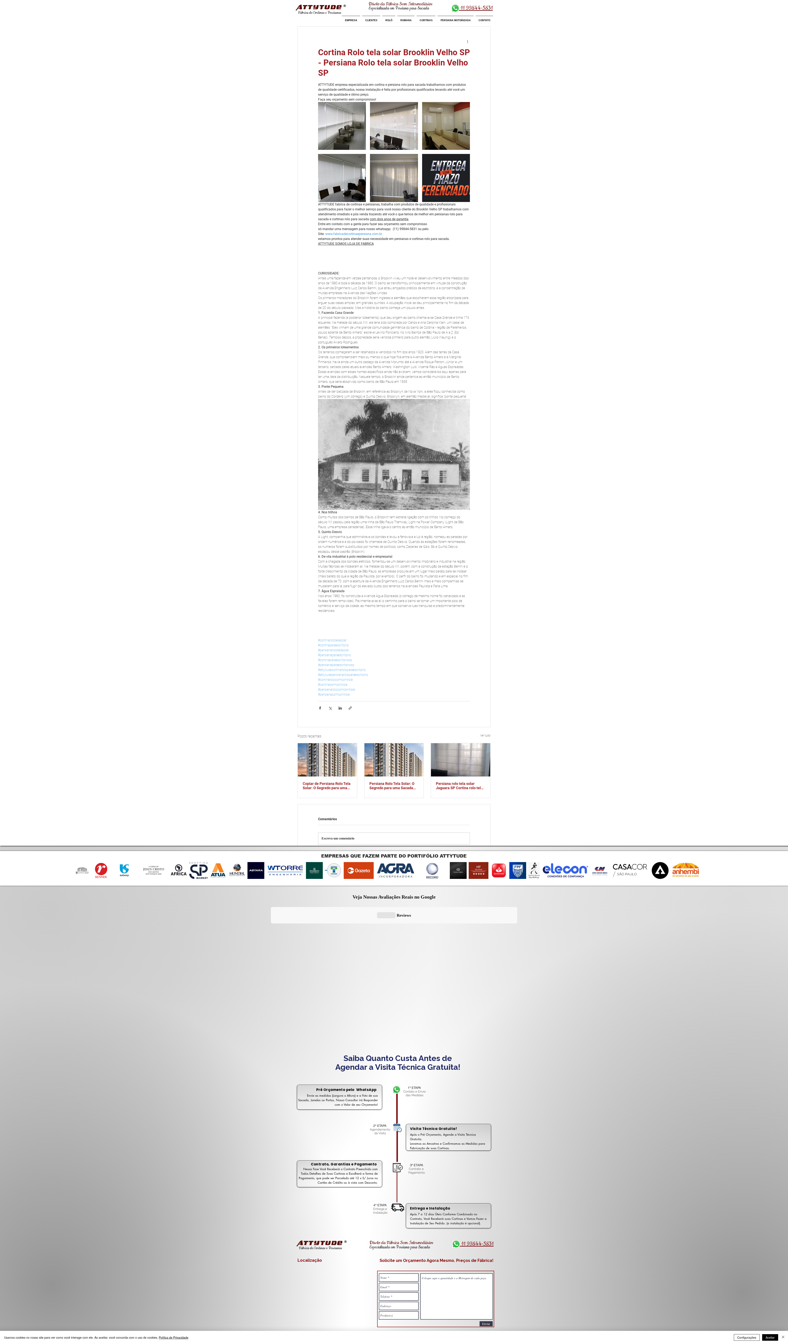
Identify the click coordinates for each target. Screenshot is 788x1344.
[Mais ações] (467, 41)
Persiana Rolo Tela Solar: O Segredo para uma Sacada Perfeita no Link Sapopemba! (393, 785)
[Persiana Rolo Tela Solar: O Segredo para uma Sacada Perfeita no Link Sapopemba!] (394, 759)
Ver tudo (485, 735)
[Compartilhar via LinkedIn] (340, 708)
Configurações (746, 1337)
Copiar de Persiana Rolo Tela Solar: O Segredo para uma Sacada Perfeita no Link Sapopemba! (326, 785)
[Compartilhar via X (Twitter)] (330, 708)
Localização (310, 1260)
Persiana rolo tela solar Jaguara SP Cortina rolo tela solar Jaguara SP (459, 785)
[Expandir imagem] (342, 126)
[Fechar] (783, 1337)
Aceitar (770, 1337)
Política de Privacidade (173, 1337)
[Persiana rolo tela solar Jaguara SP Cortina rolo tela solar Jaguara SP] (460, 759)
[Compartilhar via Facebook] (320, 708)
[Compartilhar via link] (350, 708)
